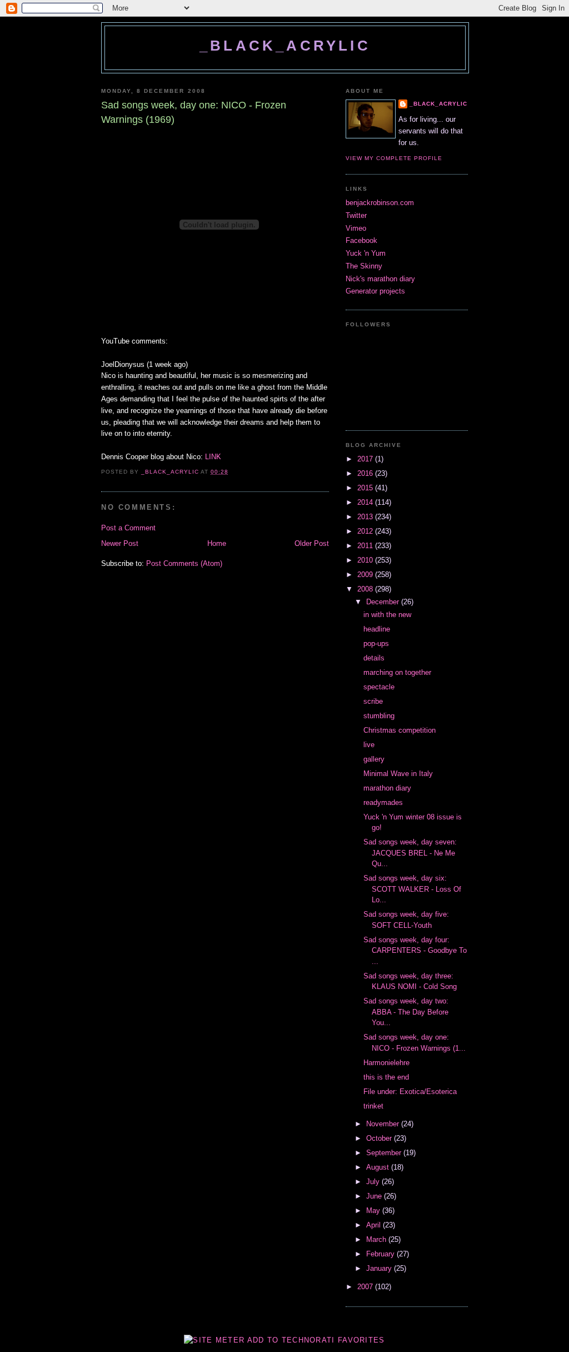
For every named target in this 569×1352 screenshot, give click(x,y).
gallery (374, 759)
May (374, 1210)
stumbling (379, 716)
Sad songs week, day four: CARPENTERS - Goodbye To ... (415, 951)
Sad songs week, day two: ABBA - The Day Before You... (405, 1012)
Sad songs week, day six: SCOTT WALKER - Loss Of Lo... (412, 889)
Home (216, 543)
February (381, 1254)
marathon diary (387, 788)
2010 (366, 560)
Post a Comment (128, 528)
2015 (366, 488)
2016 (366, 473)
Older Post (312, 543)
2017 (366, 459)
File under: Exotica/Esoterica (410, 1091)
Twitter (356, 215)
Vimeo (356, 228)
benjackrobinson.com (380, 202)
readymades (383, 802)
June (375, 1196)
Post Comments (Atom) (184, 563)
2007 (366, 1287)
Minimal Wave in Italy (398, 773)
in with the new (387, 614)
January (380, 1268)
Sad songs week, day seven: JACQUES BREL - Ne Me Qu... (410, 853)
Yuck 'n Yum (366, 253)
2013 (366, 517)
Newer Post (119, 543)
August (378, 1167)
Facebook (361, 240)
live (369, 744)
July (374, 1181)
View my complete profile (394, 158)
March (377, 1239)
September (384, 1153)
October (380, 1138)
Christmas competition (399, 730)
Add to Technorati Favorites (316, 1340)
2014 (366, 502)
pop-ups (376, 643)
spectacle (379, 687)
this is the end (386, 1077)
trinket (373, 1106)
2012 (366, 531)
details (374, 658)
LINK (213, 457)
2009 (366, 574)
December (383, 602)
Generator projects (375, 291)
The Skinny (364, 266)
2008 (366, 589)
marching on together (397, 672)
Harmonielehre (386, 1062)
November (383, 1124)
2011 (366, 545)
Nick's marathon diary (380, 279)
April (374, 1225)
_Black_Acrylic (285, 45)
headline (376, 629)
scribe (373, 701)
